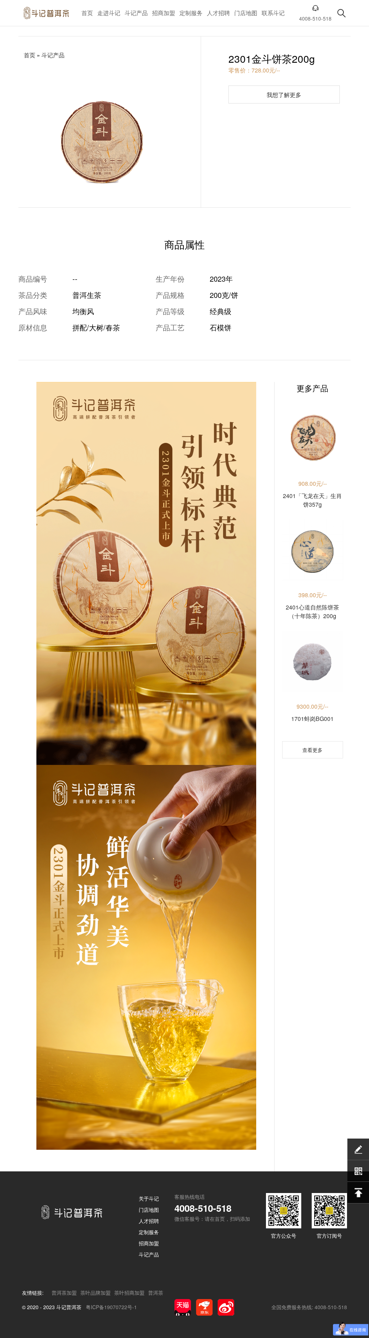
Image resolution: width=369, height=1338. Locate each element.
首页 (87, 13)
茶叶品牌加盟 (95, 1292)
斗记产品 (136, 13)
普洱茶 (155, 1292)
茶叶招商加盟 (129, 1292)
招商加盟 (163, 13)
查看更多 (312, 749)
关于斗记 (149, 1198)
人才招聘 (218, 13)
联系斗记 (273, 13)
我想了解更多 (284, 95)
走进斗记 (108, 13)
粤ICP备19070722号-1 (111, 1307)
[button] (92, 199)
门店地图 (245, 13)
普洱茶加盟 (64, 1292)
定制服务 (191, 13)
